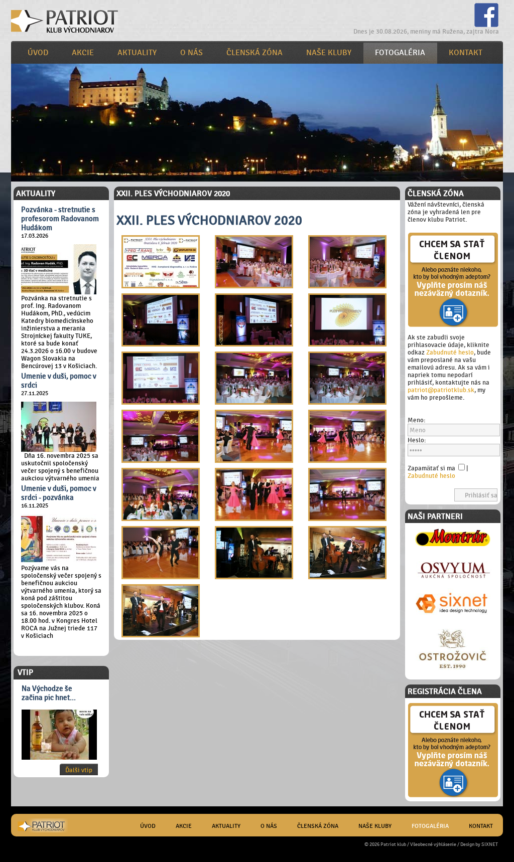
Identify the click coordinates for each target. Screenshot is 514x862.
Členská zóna (254, 52)
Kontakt (465, 52)
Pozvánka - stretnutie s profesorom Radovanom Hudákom (60, 218)
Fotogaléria (400, 52)
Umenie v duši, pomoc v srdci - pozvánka (58, 493)
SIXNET (489, 844)
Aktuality (137, 52)
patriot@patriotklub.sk (441, 390)
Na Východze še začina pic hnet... (49, 693)
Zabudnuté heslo (450, 352)
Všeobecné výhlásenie (433, 844)
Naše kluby (328, 52)
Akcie (83, 52)
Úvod (38, 52)
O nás (191, 52)
